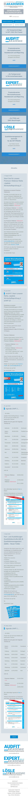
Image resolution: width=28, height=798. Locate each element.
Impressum (14, 786)
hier (19, 489)
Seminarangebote (14, 66)
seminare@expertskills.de (14, 765)
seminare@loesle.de (14, 777)
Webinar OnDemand (7, 21)
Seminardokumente (7, 24)
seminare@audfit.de (9, 241)
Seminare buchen (19, 21)
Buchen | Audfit (15, 244)
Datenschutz (15, 785)
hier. (22, 495)
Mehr (14, 737)
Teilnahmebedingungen (15, 783)
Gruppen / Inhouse (19, 24)
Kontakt (15, 781)
